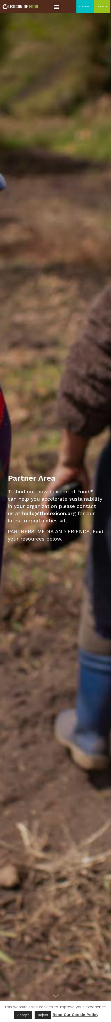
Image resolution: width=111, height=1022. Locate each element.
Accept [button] (23, 1015)
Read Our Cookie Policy (75, 1014)
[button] (57, 6)
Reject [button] (43, 1015)
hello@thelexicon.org (49, 513)
